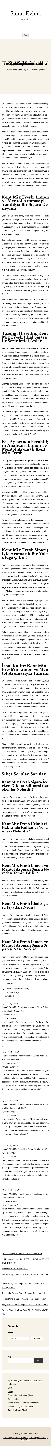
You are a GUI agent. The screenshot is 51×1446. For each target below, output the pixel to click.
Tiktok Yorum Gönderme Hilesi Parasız (25, 1403)
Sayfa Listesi (13, 1399)
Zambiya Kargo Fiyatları (18, 1410)
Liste (10, 1388)
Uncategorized (38, 70)
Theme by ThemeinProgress (15, 1438)
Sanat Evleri (25, 14)
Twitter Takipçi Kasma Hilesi (20, 1406)
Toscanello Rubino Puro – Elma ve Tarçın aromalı (23, 1293)
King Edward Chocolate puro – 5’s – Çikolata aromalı (25, 1305)
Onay (10, 1392)
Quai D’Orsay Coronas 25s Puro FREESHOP (22, 1254)
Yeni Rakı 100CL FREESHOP (15, 1269)
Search (13, 1326)
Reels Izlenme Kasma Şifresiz (21, 1395)
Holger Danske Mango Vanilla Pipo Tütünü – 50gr (24, 1299)
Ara (9, 1357)
